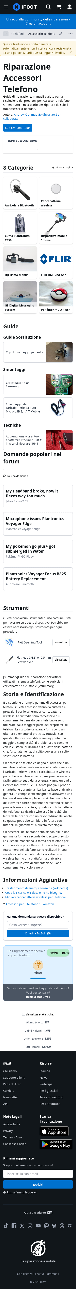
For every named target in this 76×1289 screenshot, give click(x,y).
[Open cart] (59, 7)
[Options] (6, 33)
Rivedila (59, 53)
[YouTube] (38, 1225)
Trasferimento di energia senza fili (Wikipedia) (36, 888)
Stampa (45, 1071)
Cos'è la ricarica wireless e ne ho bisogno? (33, 893)
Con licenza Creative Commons (38, 1274)
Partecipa (46, 1084)
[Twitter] (22, 1225)
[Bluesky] (54, 1226)
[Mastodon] (46, 1225)
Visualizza (61, 642)
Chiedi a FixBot (35, 933)
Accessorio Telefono (41, 34)
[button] (48, 7)
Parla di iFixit (12, 1084)
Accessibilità (11, 1124)
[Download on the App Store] (54, 1131)
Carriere (8, 1091)
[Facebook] (14, 1225)
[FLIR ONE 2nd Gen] (56, 259)
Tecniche (12, 425)
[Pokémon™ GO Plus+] (56, 293)
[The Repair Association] (70, 1225)
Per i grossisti (49, 1091)
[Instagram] (30, 1225)
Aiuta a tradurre (35, 1213)
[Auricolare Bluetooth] (20, 189)
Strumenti (16, 608)
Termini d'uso (12, 1137)
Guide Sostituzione (22, 337)
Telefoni (18, 34)
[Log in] (69, 7)
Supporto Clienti (14, 1077)
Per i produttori (50, 1104)
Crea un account (38, 23)
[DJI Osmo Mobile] (20, 259)
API (5, 1104)
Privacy (8, 1131)
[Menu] (6, 7)
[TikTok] (5, 1225)
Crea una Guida (20, 128)
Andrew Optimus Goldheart (32, 114)
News (43, 1077)
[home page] (25, 7)
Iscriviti (38, 1184)
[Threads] (62, 1225)
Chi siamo (10, 1071)
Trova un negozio (51, 1097)
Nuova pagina (64, 167)
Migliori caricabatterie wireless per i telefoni (35, 897)
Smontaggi (14, 369)
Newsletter (10, 1097)
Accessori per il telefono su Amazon (30, 904)
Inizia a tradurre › (38, 997)
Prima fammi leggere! (21, 1192)
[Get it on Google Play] (56, 1144)
